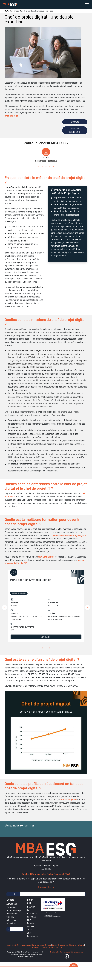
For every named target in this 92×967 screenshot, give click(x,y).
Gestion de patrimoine (60, 945)
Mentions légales (56, 952)
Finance (48, 945)
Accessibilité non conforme (73, 952)
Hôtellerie (72, 945)
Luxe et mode (34, 947)
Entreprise (11, 907)
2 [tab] (42, 166)
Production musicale (47, 947)
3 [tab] (46, 166)
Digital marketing (38, 945)
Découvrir (46, 637)
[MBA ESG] (10, 4)
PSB (61, 947)
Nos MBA (31, 907)
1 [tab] (39, 166)
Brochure (75, 122)
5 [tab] (53, 166)
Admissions (11, 904)
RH (57, 947)
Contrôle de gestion (24, 945)
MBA (6, 11)
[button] (67, 956)
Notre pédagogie (13, 910)
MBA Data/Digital (46, 557)
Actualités (14, 11)
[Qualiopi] (53, 907)
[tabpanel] (46, 607)
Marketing (80, 945)
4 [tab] (49, 166)
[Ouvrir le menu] (87, 4)
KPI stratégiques (69, 799)
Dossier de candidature (74, 130)
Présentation (12, 913)
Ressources (32, 936)
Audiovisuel (11, 945)
